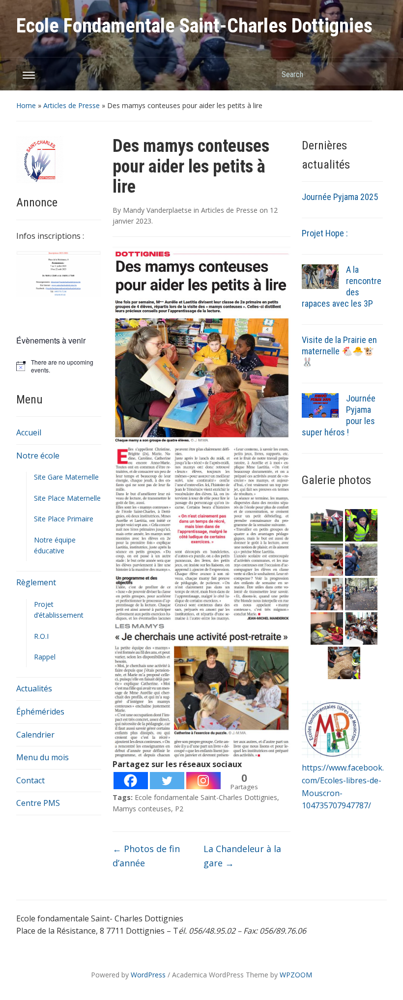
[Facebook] (131, 780)
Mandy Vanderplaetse (157, 210)
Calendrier (35, 734)
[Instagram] (203, 780)
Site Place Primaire (63, 518)
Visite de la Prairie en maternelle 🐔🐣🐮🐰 (339, 351)
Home (26, 105)
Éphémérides (40, 711)
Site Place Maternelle (67, 498)
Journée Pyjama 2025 (340, 197)
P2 (179, 808)
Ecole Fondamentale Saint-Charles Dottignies (194, 25)
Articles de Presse (71, 105)
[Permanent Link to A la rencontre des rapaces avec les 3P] (320, 275)
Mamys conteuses (142, 808)
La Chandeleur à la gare (242, 856)
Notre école (37, 455)
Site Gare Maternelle (66, 477)
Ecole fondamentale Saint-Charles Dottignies (206, 797)
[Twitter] (167, 780)
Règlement (36, 582)
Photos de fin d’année (146, 856)
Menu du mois (42, 757)
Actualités (34, 688)
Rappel (45, 656)
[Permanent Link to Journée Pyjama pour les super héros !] (320, 405)
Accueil (28, 432)
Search (374, 74)
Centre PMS (38, 803)
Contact (30, 780)
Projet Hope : (325, 233)
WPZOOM (296, 974)
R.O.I (41, 636)
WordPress (148, 974)
